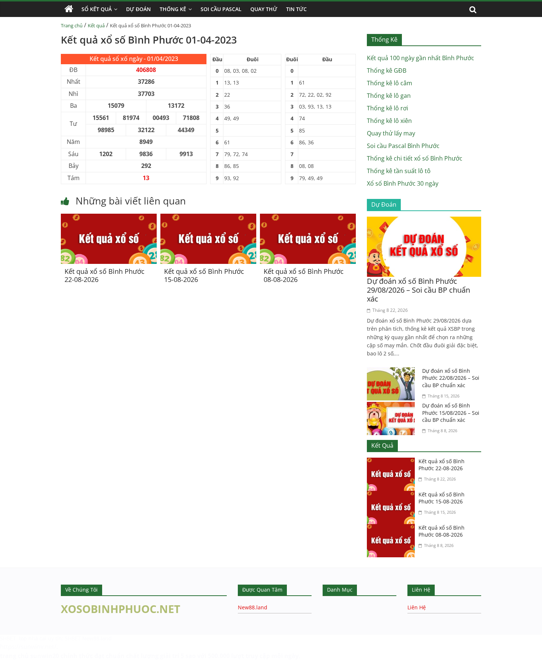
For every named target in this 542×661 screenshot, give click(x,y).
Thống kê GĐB (386, 70)
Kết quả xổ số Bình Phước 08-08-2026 (304, 275)
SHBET (8, 638)
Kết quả (96, 25)
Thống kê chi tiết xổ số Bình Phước (414, 158)
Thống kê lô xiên (389, 121)
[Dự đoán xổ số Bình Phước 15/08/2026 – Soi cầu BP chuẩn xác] (392, 406)
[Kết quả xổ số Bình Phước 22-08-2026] (109, 218)
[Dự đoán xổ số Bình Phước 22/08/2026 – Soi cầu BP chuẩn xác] (392, 372)
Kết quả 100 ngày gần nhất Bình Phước (420, 58)
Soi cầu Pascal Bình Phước (403, 146)
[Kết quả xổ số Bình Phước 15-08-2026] (208, 218)
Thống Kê (173, 9)
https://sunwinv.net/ (28, 647)
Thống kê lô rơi (387, 108)
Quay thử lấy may (391, 133)
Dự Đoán (138, 9)
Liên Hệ (416, 607)
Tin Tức (296, 9)
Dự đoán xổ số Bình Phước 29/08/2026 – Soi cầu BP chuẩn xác (418, 290)
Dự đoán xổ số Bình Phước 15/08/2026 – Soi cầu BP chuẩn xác (450, 412)
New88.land (252, 607)
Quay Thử (263, 9)
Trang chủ (72, 25)
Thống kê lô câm (389, 83)
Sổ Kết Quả (96, 9)
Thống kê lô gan (389, 96)
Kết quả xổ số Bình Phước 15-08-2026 (204, 275)
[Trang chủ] (69, 9)
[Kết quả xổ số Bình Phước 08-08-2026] (308, 218)
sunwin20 (44, 656)
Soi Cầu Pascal (221, 9)
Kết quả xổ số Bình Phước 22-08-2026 (105, 275)
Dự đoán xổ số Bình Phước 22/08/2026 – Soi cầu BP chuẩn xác (450, 378)
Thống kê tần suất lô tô (399, 171)
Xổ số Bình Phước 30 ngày (402, 183)
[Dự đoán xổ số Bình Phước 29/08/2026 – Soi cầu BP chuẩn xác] (424, 221)
